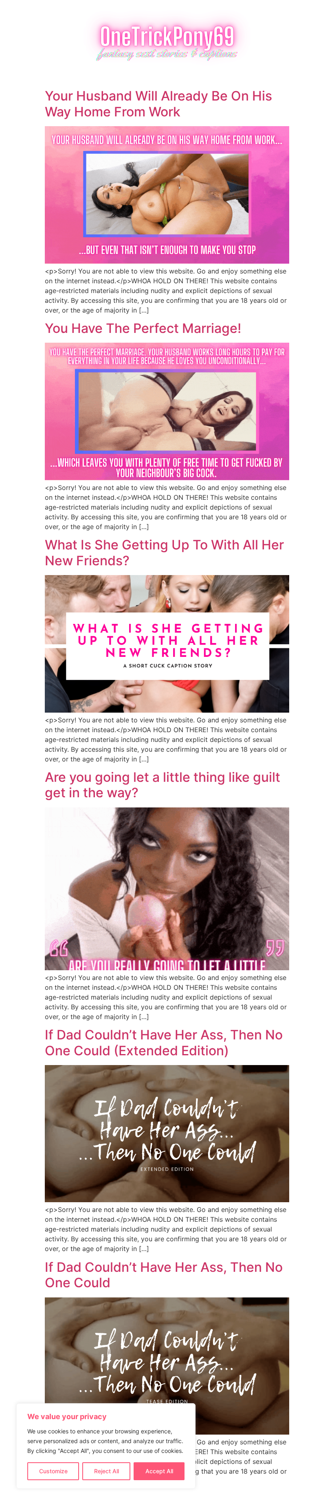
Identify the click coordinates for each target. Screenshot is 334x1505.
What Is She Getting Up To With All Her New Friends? (164, 552)
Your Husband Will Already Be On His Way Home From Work (158, 103)
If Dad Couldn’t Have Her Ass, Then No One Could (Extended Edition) (164, 1042)
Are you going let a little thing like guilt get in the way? (162, 785)
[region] (106, 1446)
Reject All (106, 1471)
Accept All (159, 1471)
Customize (53, 1471)
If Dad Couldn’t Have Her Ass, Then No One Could (164, 1275)
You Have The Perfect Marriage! (143, 328)
